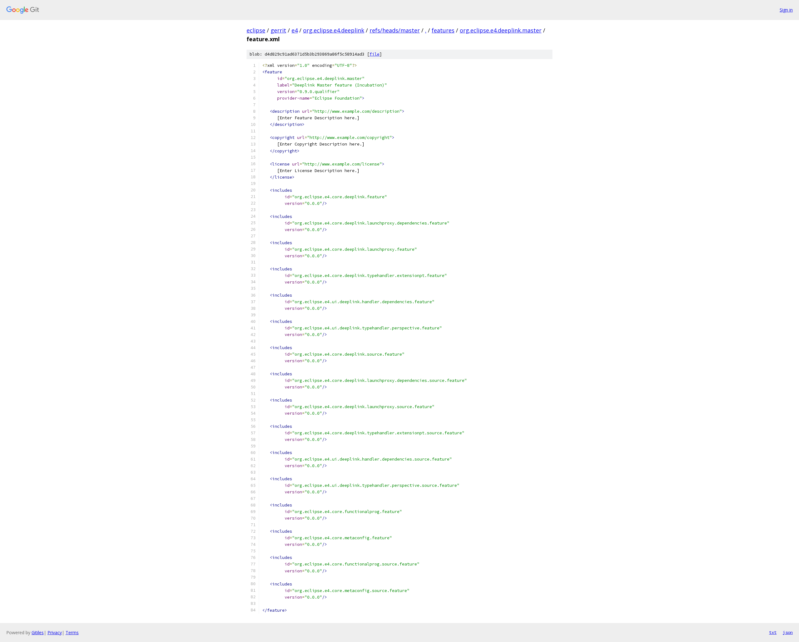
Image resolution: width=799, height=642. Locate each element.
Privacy (54, 632)
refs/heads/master (395, 30)
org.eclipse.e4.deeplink (333, 30)
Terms (72, 632)
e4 (295, 30)
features (443, 30)
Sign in (786, 10)
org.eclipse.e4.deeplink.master (501, 30)
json (788, 632)
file (375, 54)
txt (773, 632)
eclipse (256, 30)
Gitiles (38, 632)
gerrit (278, 30)
